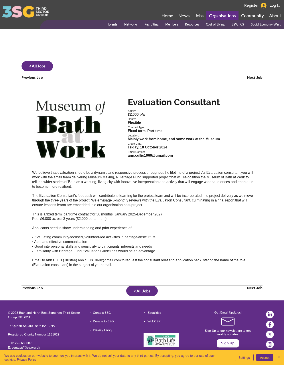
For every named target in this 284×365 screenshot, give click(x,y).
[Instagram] (270, 344)
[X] (270, 334)
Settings (244, 357)
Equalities (154, 312)
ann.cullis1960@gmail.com (99, 260)
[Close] (278, 357)
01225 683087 (21, 343)
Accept (265, 357)
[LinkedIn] (270, 314)
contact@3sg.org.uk (26, 347)
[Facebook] (270, 324)
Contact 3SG (102, 312)
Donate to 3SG (103, 321)
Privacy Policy (102, 330)
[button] (252, 15)
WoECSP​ (154, 321)
